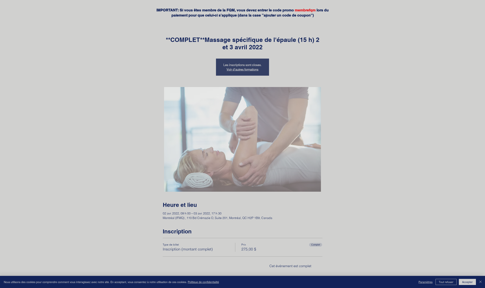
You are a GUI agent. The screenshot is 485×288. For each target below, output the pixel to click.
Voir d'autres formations (242, 69)
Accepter (467, 282)
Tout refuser (446, 282)
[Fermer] (480, 282)
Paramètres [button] (426, 282)
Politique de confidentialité (203, 282)
